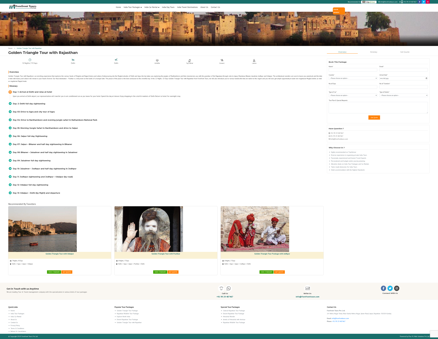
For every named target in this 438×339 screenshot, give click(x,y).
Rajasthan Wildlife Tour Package (128, 314)
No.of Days (332, 84)
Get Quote (404, 52)
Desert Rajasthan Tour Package (127, 319)
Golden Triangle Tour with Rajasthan (29, 48)
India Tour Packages (17, 314)
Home (10, 48)
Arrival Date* (383, 75)
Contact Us (14, 322)
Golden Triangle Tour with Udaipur (60, 254)
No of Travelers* (384, 84)
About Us (14, 319)
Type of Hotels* (384, 92)
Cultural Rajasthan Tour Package (234, 311)
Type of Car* (333, 92)
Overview (342, 52)
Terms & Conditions (17, 328)
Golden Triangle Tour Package (127, 311)
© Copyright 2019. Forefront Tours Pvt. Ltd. (23, 336)
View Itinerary (54, 272)
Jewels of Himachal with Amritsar (234, 319)
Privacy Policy (15, 325)
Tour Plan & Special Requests (338, 100)
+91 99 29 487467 (410, 2)
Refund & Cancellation (18, 331)
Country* (331, 75)
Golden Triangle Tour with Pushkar (166, 254)
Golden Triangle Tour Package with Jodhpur (272, 254)
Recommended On (354, 2)
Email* (381, 67)
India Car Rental (16, 317)
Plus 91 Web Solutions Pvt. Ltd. (419, 336)
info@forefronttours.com (389, 2)
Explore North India (123, 317)
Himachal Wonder (229, 317)
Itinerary (373, 52)
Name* (331, 67)
